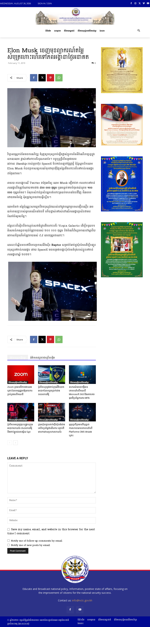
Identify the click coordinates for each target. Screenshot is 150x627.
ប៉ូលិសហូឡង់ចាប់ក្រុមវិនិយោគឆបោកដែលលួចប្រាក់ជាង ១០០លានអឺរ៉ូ (51, 391)
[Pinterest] (50, 77)
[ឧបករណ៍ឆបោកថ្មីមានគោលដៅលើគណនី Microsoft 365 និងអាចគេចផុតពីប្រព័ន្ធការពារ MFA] (82, 374)
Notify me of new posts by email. (30, 545)
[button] (138, 30)
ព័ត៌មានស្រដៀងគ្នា (18, 357)
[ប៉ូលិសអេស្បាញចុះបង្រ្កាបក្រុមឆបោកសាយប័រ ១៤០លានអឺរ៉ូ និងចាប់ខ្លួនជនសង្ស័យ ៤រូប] (20, 412)
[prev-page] (9, 442)
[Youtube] (148, 3)
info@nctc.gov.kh (82, 600)
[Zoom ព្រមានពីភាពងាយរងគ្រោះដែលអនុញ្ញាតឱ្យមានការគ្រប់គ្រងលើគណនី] (20, 374)
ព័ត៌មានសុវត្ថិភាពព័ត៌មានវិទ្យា (17, 382)
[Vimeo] (144, 3)
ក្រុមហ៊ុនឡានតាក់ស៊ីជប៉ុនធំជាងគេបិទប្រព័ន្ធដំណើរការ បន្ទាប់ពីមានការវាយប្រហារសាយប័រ (51, 428)
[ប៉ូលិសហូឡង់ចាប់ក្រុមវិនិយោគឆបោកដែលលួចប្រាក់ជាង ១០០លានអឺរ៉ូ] (51, 374)
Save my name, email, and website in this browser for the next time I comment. (51, 531)
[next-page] (15, 442)
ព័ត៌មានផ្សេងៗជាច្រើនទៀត (42, 357)
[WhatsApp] (59, 77)
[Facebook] (131, 3)
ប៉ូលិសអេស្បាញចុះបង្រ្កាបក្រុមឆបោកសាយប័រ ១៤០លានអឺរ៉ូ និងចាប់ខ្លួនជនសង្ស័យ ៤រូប (20, 428)
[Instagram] (135, 3)
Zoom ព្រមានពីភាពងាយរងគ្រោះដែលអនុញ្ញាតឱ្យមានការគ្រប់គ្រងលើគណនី (19, 391)
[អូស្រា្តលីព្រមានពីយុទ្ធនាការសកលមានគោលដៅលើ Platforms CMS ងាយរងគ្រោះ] (82, 412)
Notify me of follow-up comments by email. (37, 541)
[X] (140, 3)
